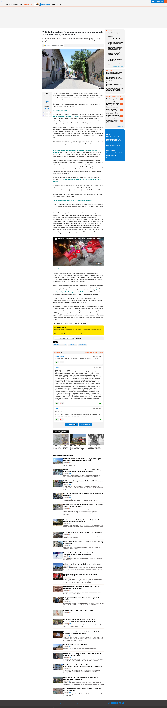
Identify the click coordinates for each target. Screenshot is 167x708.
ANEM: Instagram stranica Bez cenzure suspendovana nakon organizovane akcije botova (115, 48)
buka (65, 344)
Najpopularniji (98, 352)
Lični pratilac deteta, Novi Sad (113, 136)
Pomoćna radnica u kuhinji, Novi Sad (114, 152)
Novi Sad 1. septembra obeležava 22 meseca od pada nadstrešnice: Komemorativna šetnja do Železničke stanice (83, 665)
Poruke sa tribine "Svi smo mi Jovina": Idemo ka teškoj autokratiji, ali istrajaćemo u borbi (81, 632)
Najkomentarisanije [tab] (111, 96)
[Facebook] (43, 112)
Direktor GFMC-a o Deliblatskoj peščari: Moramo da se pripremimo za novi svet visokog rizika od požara (115, 58)
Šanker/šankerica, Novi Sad (112, 147)
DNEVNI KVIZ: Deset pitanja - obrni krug (114, 85)
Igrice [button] (36, 4)
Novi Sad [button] (15, 4)
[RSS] (122, 703)
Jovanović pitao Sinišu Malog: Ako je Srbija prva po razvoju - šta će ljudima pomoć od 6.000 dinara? (114, 89)
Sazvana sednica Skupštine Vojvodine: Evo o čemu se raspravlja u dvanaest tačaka (81, 587)
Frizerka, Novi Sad (110, 150)
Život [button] (53, 4)
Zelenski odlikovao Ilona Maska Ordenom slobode (115, 39)
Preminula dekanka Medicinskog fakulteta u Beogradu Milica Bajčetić (94, 447)
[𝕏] (46, 112)
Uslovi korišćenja (69, 703)
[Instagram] (109, 703)
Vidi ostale (120, 126)
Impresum (61, 703)
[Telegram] (50, 115)
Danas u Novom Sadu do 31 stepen (75, 644)
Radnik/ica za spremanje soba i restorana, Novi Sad (113, 158)
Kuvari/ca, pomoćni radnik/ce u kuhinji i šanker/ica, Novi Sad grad (114, 140)
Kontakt (56, 703)
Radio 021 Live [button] (28, 4)
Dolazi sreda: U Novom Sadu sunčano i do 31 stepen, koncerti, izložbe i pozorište (81, 678)
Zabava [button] (59, 4)
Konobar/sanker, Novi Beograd (113, 142)
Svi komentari (71, 424)
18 (70, 623)
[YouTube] (120, 703)
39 (70, 566)
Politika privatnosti (78, 703)
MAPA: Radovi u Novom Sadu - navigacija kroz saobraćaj (82, 532)
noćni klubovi (82, 344)
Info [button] (21, 4)
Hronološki (88, 352)
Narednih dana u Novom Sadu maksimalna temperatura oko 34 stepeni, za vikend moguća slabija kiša (83, 553)
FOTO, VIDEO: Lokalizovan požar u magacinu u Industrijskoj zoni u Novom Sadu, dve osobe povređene (77, 447)
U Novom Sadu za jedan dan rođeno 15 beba (78, 610)
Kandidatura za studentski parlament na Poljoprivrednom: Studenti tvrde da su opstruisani (82, 520)
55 (70, 657)
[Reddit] (50, 112)
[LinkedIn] (117, 703)
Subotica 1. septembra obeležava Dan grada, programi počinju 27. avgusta (115, 43)
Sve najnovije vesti (118, 66)
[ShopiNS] (165, 1)
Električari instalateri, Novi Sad (113, 145)
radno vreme (57, 344)
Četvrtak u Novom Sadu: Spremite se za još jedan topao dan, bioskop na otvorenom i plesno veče (82, 459)
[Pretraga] (153, 1)
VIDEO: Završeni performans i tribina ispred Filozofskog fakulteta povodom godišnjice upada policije (82, 470)
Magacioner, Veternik (111, 155)
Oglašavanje (51, 703)
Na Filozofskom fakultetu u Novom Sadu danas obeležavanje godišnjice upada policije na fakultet (79, 620)
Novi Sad (47, 101)
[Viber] (43, 115)
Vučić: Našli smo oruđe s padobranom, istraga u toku (112, 81)
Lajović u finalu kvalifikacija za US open (115, 63)
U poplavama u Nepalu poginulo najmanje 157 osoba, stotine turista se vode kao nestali (115, 53)
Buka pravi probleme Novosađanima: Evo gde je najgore (82, 564)
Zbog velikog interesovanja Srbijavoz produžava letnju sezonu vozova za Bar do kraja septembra (115, 34)
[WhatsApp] (46, 115)
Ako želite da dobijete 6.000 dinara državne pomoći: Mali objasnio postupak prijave (60, 447)
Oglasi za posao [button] (45, 4)
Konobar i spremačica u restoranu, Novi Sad (114, 134)
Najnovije (108, 30)
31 (70, 497)
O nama (45, 703)
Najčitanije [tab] (119, 96)
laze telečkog (72, 344)
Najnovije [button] (8, 4)
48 (70, 692)
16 (70, 473)
